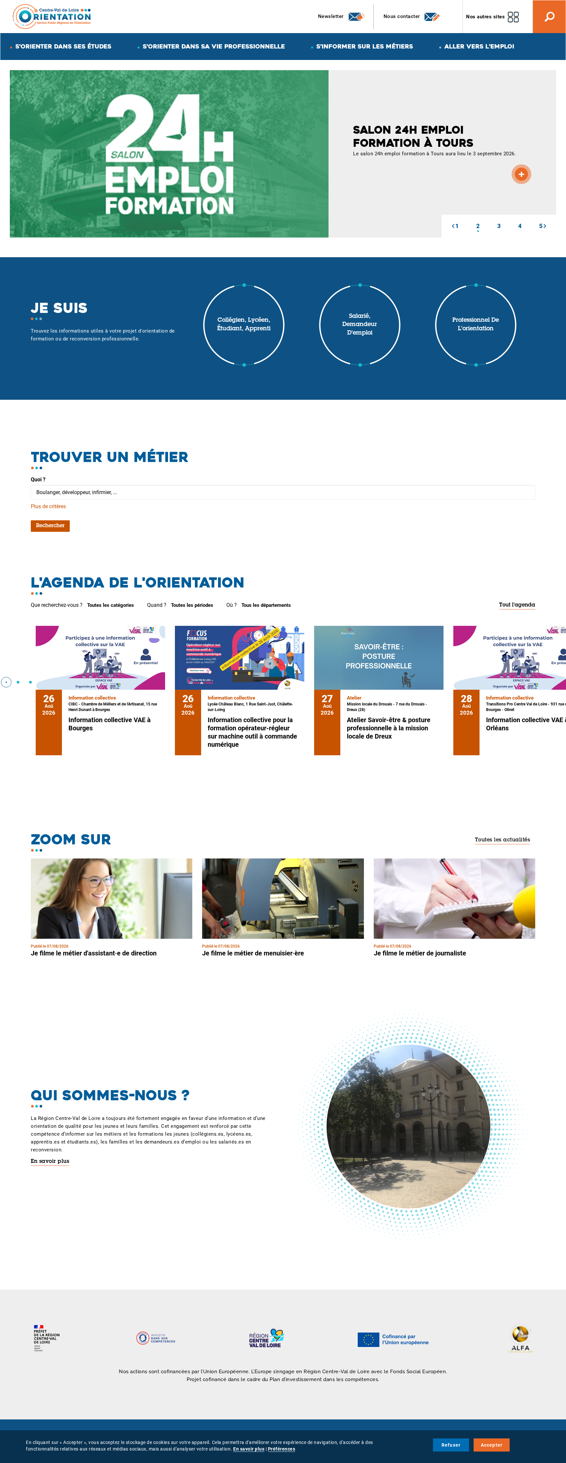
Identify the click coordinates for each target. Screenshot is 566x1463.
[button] (453, 226)
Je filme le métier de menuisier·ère (253, 953)
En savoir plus (50, 1161)
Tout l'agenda (517, 605)
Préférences (281, 1449)
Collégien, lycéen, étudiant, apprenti (244, 325)
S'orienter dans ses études (63, 46)
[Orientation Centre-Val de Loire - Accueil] (52, 16)
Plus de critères (48, 506)
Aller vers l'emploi (479, 46)
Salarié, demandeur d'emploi (359, 325)
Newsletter (331, 16)
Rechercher (50, 526)
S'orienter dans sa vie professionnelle (214, 46)
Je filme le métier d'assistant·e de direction (94, 953)
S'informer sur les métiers (364, 46)
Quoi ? (38, 479)
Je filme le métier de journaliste (420, 953)
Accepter (492, 1445)
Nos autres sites (485, 17)
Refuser (451, 1445)
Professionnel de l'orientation (475, 325)
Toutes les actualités (502, 840)
